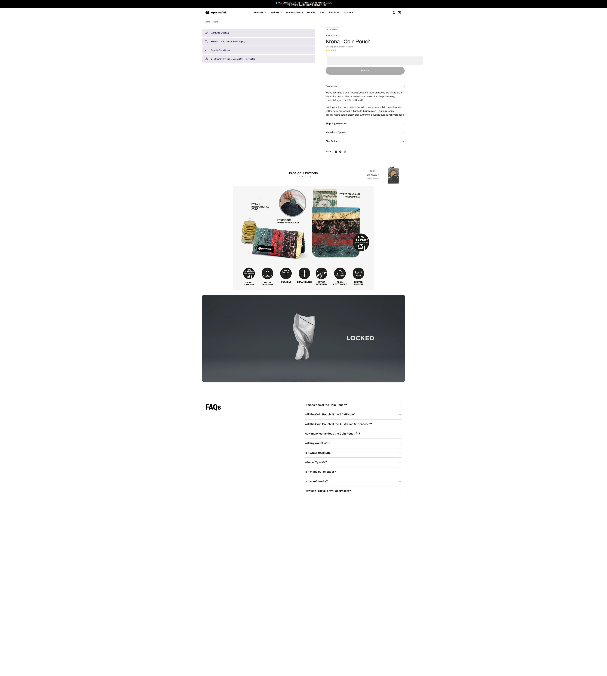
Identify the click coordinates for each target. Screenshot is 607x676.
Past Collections (329, 12)
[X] (340, 152)
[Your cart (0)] (400, 12)
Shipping (329, 47)
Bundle (311, 12)
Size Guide (331, 141)
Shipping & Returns (336, 123)
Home (207, 22)
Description (332, 86)
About (347, 12)
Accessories (293, 12)
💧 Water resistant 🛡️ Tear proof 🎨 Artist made (303, 3)
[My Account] (394, 12)
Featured (259, 12)
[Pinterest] (345, 152)
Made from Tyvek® (336, 132)
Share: (329, 152)
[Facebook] (336, 152)
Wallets (275, 12)
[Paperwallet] (216, 12)
